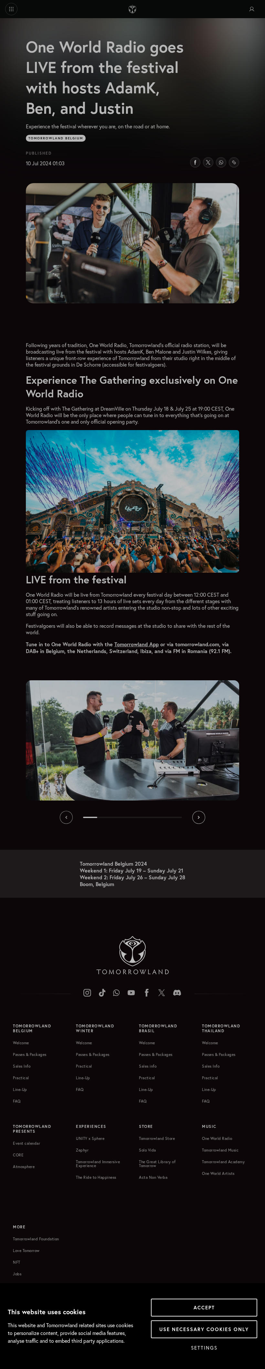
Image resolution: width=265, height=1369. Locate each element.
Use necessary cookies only (204, 1329)
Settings (204, 1348)
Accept (204, 1308)
